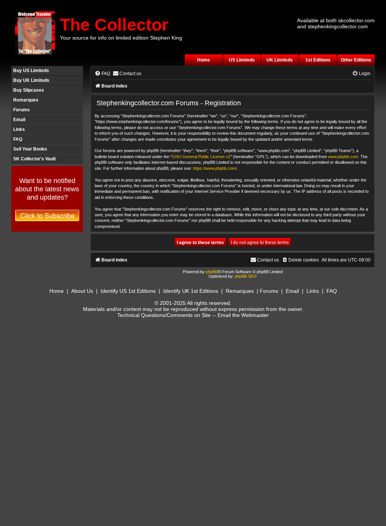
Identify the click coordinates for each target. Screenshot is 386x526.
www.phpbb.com (343, 156)
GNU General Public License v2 (201, 156)
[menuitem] (102, 74)
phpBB (212, 271)
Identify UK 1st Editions (190, 291)
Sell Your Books (30, 149)
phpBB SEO (246, 276)
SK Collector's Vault (34, 158)
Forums (21, 109)
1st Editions (318, 60)
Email (19, 119)
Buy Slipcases (28, 90)
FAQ (17, 139)
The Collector (114, 24)
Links (19, 129)
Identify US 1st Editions (128, 291)
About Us (82, 291)
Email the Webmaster (243, 315)
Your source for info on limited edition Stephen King (121, 38)
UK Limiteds (280, 60)
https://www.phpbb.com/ (215, 168)
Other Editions (356, 60)
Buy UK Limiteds (31, 80)
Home (203, 60)
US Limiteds (242, 60)
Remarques (25, 100)
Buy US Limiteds (31, 70)
